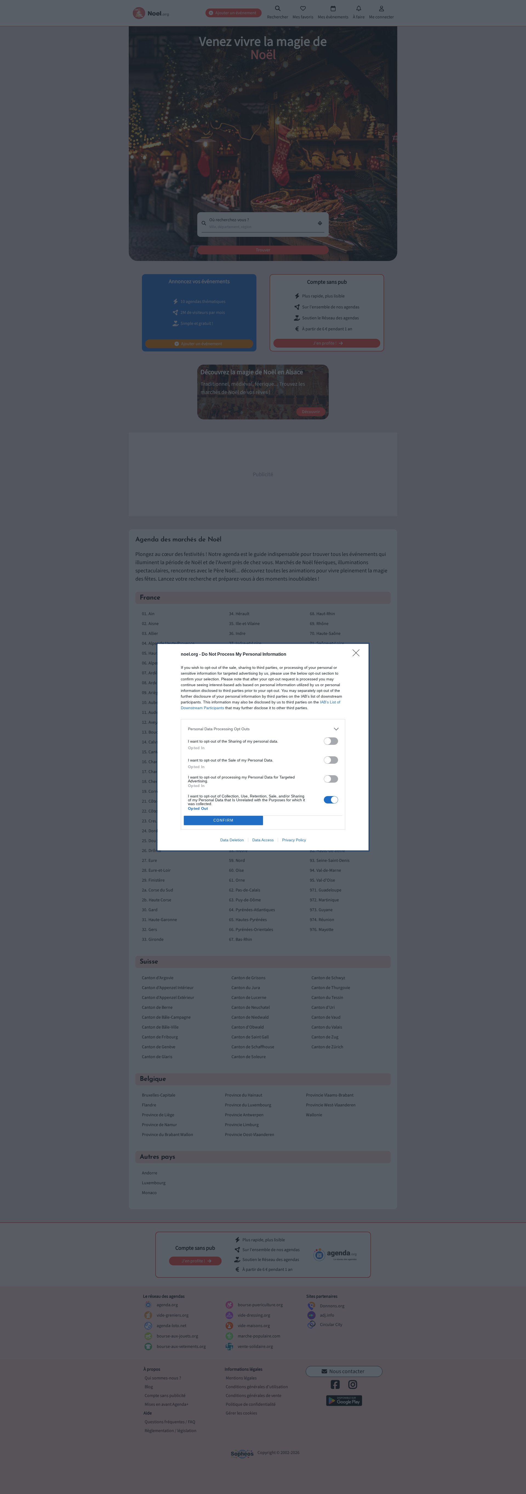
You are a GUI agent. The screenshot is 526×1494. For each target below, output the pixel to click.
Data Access (263, 840)
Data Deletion (232, 840)
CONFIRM (223, 820)
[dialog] (263, 747)
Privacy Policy (294, 840)
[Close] (358, 654)
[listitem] (263, 729)
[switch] (331, 741)
